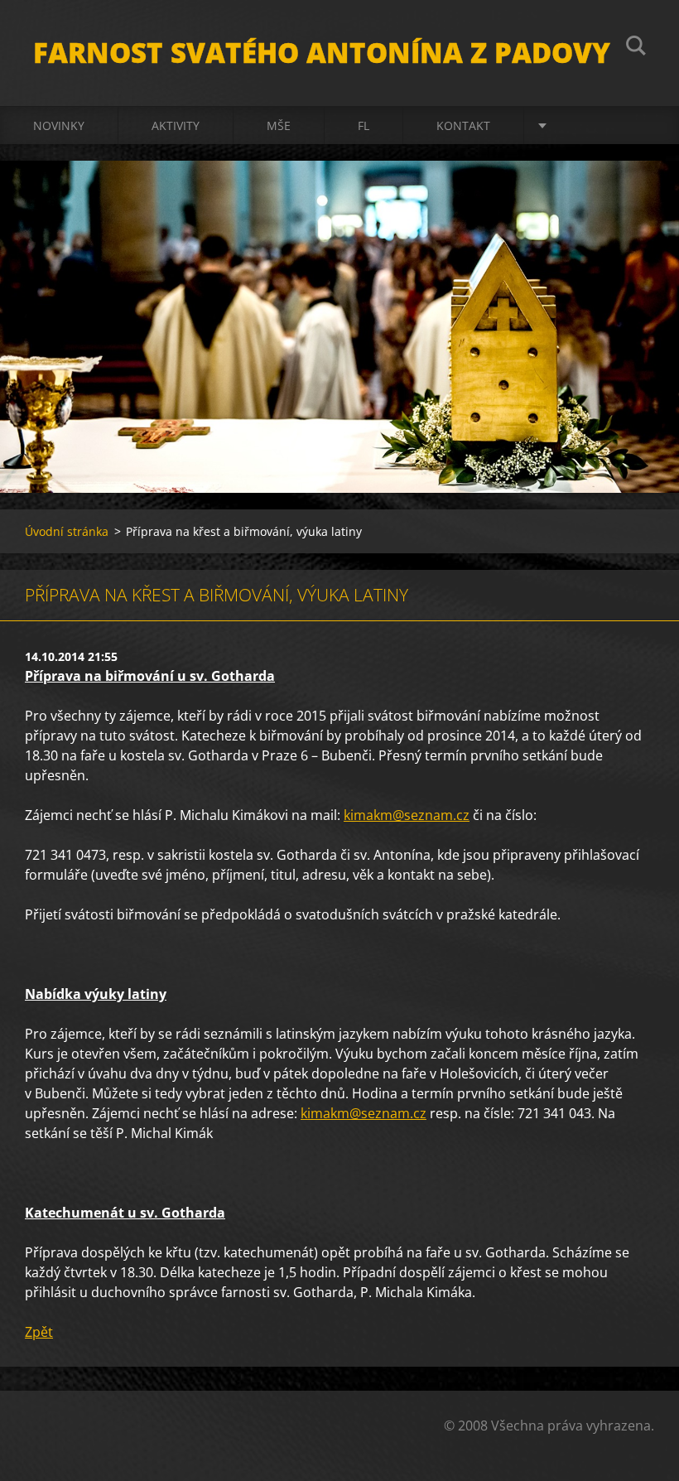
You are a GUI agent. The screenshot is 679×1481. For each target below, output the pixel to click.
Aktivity (176, 125)
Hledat (636, 48)
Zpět (39, 1332)
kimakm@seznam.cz (407, 815)
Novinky (58, 125)
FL (363, 125)
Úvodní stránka (66, 531)
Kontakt (463, 125)
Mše (279, 125)
